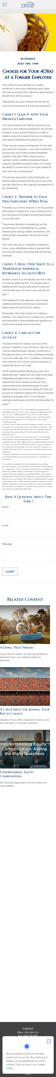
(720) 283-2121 (31, 1032)
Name (5, 507)
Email (5, 525)
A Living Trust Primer (16, 647)
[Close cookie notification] (48, 1041)
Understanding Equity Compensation (17, 774)
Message (7, 544)
